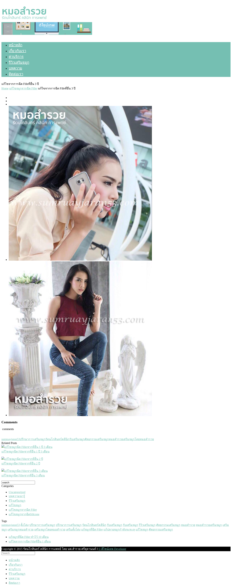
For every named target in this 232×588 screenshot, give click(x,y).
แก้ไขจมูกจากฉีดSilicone (24, 514)
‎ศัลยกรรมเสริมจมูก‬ (161, 529)
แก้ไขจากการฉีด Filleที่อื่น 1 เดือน (30, 541)
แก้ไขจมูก (15, 505)
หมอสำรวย (116, 439)
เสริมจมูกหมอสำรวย (21, 529)
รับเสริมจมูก (77, 439)
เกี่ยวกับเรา (17, 51)
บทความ (15, 68)
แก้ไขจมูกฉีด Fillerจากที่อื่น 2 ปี (20, 463)
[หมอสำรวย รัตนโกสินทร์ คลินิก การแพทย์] (24, 20)
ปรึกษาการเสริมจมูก (32, 439)
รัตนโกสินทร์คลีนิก (57, 439)
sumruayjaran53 (10, 439)
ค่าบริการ (16, 57)
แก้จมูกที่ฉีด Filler (92, 529)
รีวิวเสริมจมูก (19, 62)
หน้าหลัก (15, 45)
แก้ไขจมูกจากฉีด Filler (23, 509)
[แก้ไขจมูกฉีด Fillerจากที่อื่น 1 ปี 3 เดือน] (26, 447)
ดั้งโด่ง (24, 525)
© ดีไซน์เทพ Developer (112, 548)
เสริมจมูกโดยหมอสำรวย (138, 439)
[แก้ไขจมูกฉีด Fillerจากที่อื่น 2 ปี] (22, 458)
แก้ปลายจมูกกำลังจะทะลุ (119, 529)
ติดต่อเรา (16, 74)
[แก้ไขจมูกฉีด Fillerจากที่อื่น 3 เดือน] (24, 470)
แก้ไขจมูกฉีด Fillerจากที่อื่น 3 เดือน (23, 475)
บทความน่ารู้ (17, 496)
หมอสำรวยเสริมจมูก (209, 525)
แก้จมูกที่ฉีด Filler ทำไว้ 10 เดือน (29, 536)
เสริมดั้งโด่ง (73, 529)
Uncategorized (17, 492)
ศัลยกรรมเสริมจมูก (97, 439)
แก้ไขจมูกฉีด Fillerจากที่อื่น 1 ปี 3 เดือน (25, 451)
